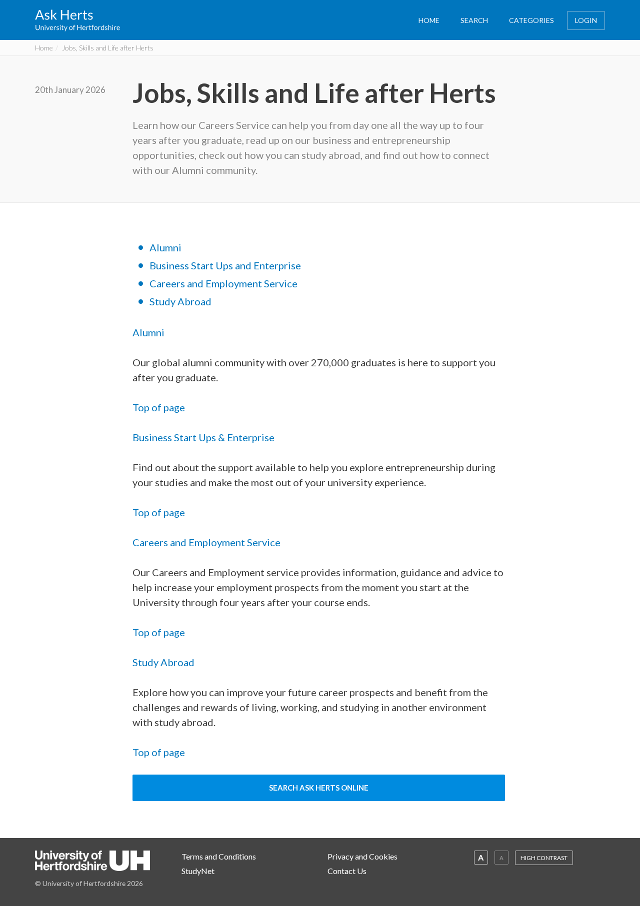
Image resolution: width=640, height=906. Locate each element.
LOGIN (586, 20)
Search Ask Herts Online (318, 787)
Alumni (166, 247)
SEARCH (474, 20)
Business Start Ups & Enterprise (203, 437)
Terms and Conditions (219, 856)
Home (44, 47)
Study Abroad (181, 301)
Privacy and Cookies (363, 856)
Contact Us (347, 871)
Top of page (158, 407)
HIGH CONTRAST (544, 858)
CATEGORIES (531, 20)
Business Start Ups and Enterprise (225, 265)
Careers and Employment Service (224, 283)
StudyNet (198, 871)
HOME (429, 20)
